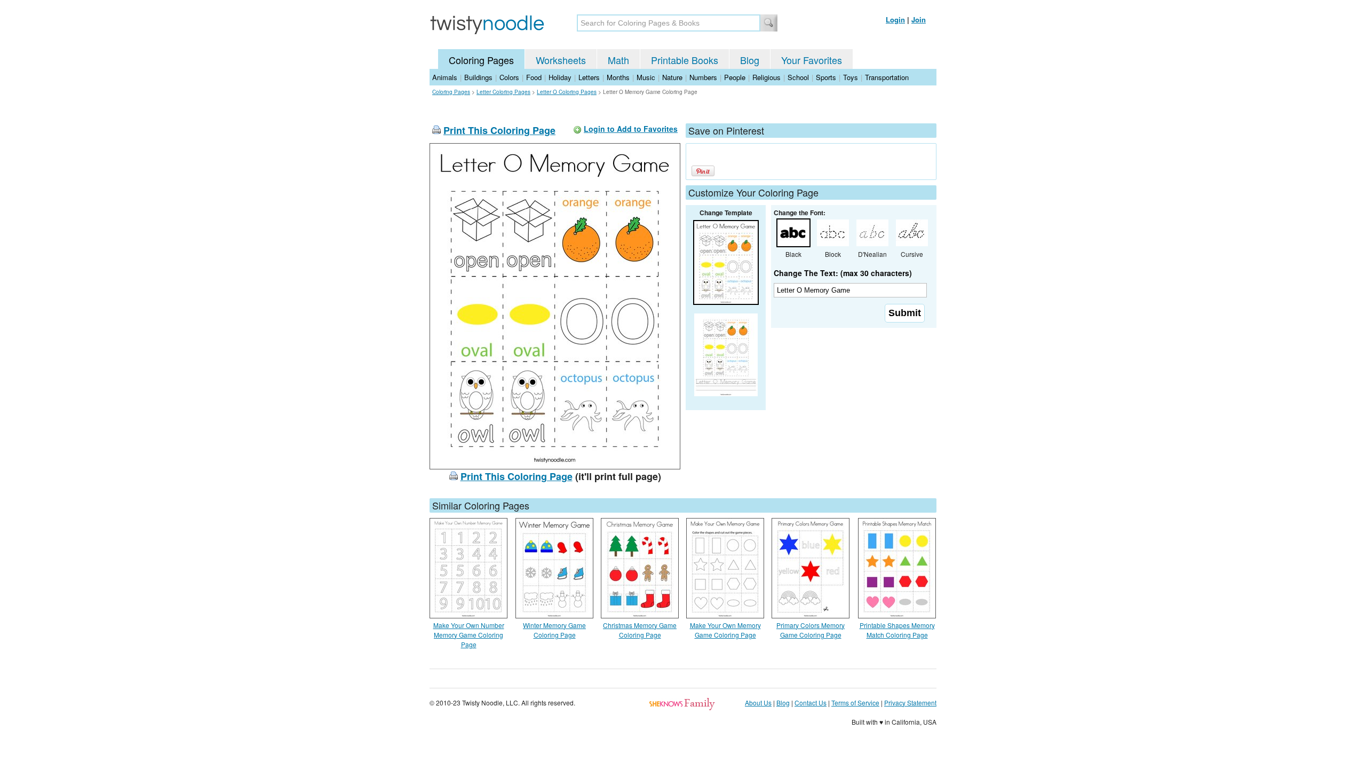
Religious (766, 77)
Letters (589, 77)
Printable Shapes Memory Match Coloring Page (897, 630)
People (734, 77)
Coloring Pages (481, 60)
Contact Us (811, 702)
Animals (444, 77)
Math (618, 60)
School (798, 77)
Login (895, 19)
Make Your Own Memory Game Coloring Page (725, 630)
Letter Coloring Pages (503, 92)
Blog (749, 60)
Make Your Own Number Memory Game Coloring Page (468, 635)
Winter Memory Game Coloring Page (554, 630)
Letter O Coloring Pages (567, 92)
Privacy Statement (910, 702)
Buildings (478, 77)
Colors (509, 77)
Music (646, 77)
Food (534, 77)
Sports (826, 77)
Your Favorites (811, 60)
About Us (758, 702)
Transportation (887, 77)
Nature (672, 77)
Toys (850, 77)
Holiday (560, 77)
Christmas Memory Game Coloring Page (640, 630)
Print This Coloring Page (499, 130)
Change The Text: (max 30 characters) (843, 273)
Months (618, 77)
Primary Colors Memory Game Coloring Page (810, 630)
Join (918, 19)
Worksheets (561, 60)
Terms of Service (855, 702)
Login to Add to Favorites (631, 128)
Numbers (703, 77)
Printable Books (684, 60)
